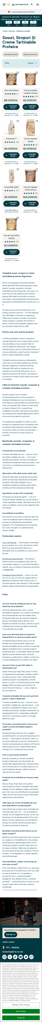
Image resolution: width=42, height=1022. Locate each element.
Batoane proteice (30, 54)
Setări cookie (8, 942)
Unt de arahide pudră (30, 140)
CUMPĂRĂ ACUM (13, 107)
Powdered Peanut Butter (12, 575)
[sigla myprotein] (20, 4)
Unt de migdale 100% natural (30, 188)
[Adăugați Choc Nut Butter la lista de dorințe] (18, 72)
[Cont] (32, 4)
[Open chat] (31, 957)
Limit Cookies (21, 1011)
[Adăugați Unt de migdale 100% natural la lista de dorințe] (37, 169)
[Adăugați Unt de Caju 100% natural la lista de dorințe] (18, 218)
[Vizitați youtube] (20, 957)
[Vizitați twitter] (26, 957)
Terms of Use (25, 1000)
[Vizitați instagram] (4, 957)
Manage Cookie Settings (21, 1005)
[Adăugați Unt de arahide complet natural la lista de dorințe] (37, 72)
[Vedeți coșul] (38, 4)
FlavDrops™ (11, 139)
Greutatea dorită (10, 54)
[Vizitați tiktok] (15, 957)
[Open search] (8, 4)
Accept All (21, 1018)
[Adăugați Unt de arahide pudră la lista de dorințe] (37, 121)
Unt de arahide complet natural (31, 91)
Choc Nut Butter (11, 90)
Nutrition (12, 31)
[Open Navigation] (4, 4)
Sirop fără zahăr (11, 187)
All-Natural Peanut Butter (12, 559)
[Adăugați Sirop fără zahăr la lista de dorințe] (18, 169)
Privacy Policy (13, 1000)
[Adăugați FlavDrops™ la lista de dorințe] (18, 121)
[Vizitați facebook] (10, 957)
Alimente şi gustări (23, 31)
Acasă (5, 31)
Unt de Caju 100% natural (11, 237)
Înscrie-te (10, 934)
